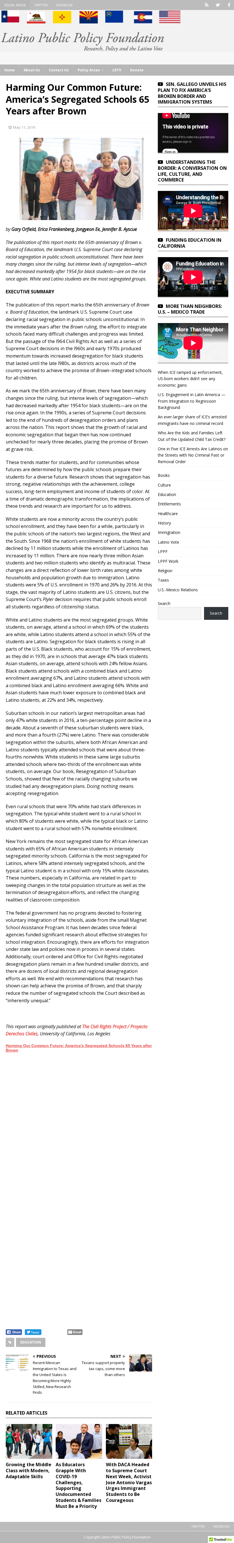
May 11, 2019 (24, 127)
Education (30, 1342)
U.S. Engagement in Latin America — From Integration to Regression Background (191, 401)
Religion (165, 570)
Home (9, 70)
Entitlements (169, 504)
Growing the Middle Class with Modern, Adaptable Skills (28, 1470)
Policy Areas (89, 70)
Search (164, 603)
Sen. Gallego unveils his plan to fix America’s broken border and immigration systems (192, 93)
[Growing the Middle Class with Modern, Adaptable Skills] (29, 1441)
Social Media (15, 5)
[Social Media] (207, 5)
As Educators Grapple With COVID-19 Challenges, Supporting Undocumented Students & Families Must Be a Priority (78, 1485)
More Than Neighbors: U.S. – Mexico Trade (190, 309)
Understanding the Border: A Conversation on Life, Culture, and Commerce (192, 171)
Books (164, 475)
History (164, 523)
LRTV (116, 70)
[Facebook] (229, 5)
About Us (32, 70)
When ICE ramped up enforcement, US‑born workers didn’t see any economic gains (190, 379)
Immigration (169, 532)
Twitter (41, 5)
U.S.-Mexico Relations (178, 589)
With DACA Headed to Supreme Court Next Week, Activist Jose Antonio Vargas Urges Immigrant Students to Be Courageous (129, 1482)
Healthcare (168, 513)
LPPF (163, 551)
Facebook (64, 5)
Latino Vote (168, 542)
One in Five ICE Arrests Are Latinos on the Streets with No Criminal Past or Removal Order (193, 455)
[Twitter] (218, 5)
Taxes (163, 580)
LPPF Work (168, 561)
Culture (164, 485)
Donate (137, 70)
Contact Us (59, 70)
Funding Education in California (189, 243)
